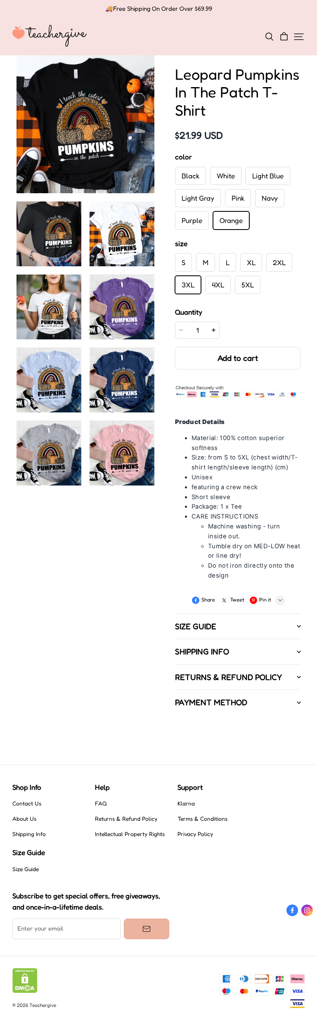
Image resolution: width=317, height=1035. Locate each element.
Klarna (186, 803)
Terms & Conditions (202, 818)
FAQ (101, 803)
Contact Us (26, 803)
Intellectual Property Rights (130, 834)
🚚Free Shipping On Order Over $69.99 (158, 8)
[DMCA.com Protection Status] (25, 991)
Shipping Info (29, 834)
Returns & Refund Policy (126, 818)
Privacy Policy (195, 834)
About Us (24, 818)
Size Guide (25, 869)
